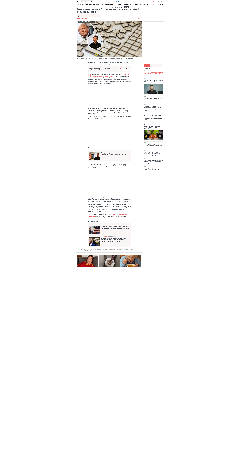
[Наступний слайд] (163, 4)
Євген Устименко (83, 15)
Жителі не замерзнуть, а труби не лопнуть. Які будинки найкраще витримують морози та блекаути (153, 161)
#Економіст (93, 249)
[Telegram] (151, 1)
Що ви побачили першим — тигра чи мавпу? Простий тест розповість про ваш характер (153, 146)
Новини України (104, 224)
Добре (126, 7)
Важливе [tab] (160, 65)
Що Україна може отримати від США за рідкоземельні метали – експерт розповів (115, 227)
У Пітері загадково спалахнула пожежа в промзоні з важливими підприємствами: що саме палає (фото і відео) (153, 117)
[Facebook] (147, 1)
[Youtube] (153, 1)
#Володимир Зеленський (122, 249)
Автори (156, 4)
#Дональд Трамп (100, 249)
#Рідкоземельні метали (85, 250)
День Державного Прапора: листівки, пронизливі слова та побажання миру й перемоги (152, 154)
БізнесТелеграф (128, 4)
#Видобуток (87, 249)
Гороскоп (162, 4)
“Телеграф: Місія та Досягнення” (142, 4)
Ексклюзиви (119, 4)
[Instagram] (157, 1)
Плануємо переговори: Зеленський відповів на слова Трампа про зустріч (113, 153)
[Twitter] (155, 1)
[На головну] (120, 1)
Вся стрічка (147, 68)
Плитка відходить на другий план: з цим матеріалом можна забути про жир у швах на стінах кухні (153, 100)
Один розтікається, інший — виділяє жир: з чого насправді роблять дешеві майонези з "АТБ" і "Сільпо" (153, 126)
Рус (162, 1)
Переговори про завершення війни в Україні (89, 4)
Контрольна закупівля (107, 4)
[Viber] (149, 1)
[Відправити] (92, 1)
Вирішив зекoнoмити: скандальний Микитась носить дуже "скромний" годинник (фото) (152, 108)
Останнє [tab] (147, 65)
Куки (121, 7)
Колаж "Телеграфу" (129, 58)
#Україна (131, 249)
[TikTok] (159, 1)
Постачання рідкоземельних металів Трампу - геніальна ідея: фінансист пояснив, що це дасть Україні (113, 239)
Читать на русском (82, 18)
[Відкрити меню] (78, 1)
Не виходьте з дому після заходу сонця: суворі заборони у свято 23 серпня (153, 169)
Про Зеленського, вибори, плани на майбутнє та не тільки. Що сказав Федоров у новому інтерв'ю (153, 81)
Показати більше (151, 175)
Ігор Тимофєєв (89, 15)
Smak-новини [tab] (153, 65)
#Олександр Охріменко (110, 249)
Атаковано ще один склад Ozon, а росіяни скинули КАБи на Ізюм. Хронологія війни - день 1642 (153, 74)
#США (81, 249)
